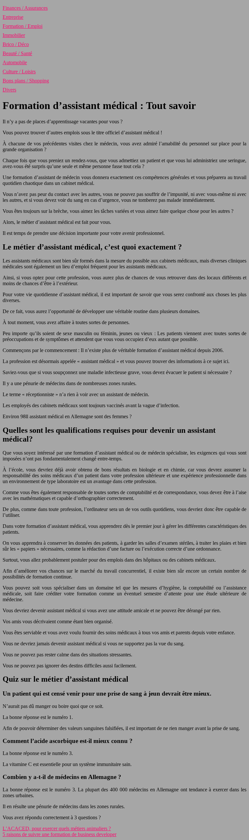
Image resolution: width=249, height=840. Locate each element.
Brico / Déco (16, 44)
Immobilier (14, 35)
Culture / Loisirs (19, 71)
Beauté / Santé (17, 53)
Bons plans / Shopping (26, 80)
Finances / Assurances (25, 8)
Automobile (15, 62)
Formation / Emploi (22, 26)
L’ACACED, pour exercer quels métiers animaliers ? (57, 828)
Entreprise (13, 17)
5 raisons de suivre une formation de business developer (59, 834)
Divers (9, 89)
